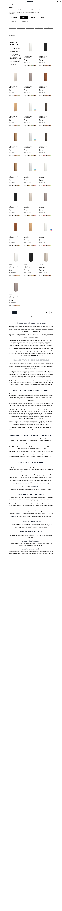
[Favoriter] (60, 2)
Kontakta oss (13, 516)
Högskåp (23, 17)
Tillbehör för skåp (25, 21)
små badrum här (35, 486)
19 (46, 312)
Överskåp (42, 17)
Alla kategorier (14, 17)
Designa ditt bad (19, 513)
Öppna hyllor (13, 21)
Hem (10, 4)
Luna (16, 421)
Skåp (12, 4)
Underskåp (33, 17)
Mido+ (20, 421)
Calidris (43, 409)
